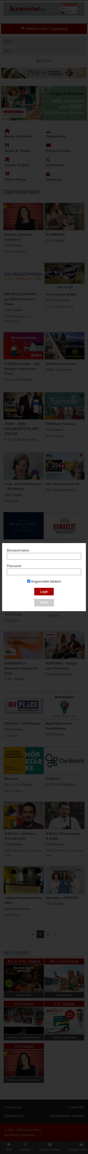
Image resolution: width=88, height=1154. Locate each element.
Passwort (14, 566)
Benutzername (18, 550)
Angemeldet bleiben (45, 581)
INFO (44, 603)
